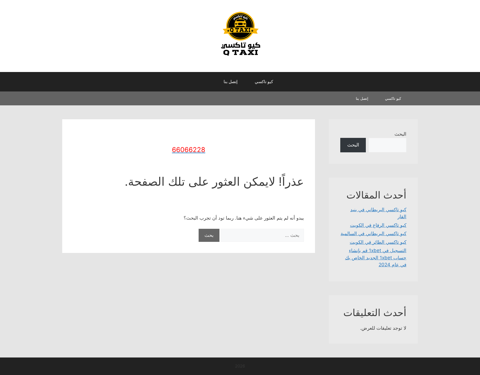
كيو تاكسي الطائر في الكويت (378, 242)
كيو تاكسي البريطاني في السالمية (373, 233)
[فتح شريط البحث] (209, 81)
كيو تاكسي (264, 81)
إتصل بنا (231, 81)
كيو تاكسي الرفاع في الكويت (378, 225)
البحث (400, 134)
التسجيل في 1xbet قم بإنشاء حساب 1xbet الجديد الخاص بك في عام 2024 (375, 257)
